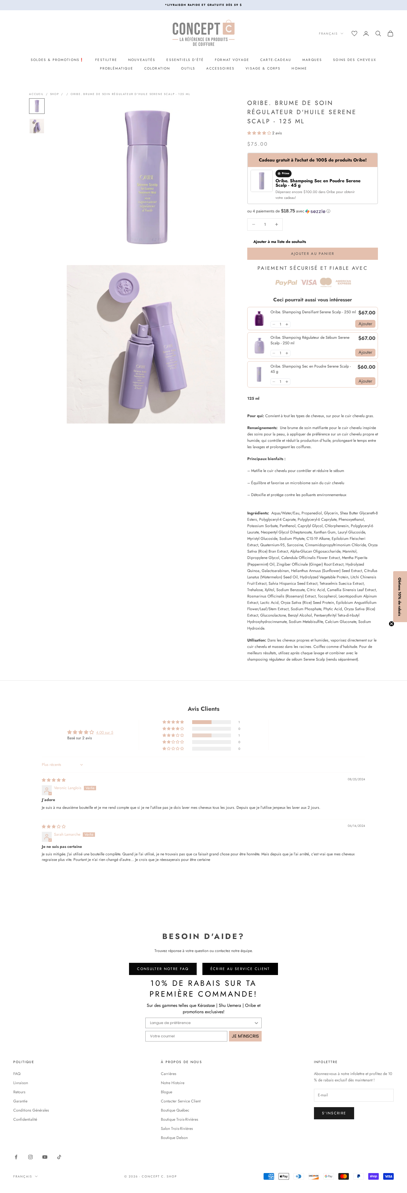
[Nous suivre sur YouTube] (45, 1157)
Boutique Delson (174, 1137)
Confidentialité (25, 1119)
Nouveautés (142, 59)
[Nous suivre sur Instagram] (30, 1157)
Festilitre (106, 59)
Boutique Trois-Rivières (179, 1119)
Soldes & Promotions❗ (57, 59)
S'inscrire (334, 1113)
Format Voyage (232, 59)
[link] (259, 318)
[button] (259, 133)
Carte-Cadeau (275, 59)
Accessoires (220, 68)
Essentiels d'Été (185, 59)
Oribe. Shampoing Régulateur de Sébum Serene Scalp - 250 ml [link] (310, 340)
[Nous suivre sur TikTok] (59, 1157)
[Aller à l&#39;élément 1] (37, 106)
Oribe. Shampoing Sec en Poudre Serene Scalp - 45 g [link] (311, 369)
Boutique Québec (175, 1110)
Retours (19, 1092)
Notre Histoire (172, 1083)
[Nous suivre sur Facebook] (16, 1157)
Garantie (20, 1101)
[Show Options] (256, 1023)
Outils (188, 68)
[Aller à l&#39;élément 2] (37, 126)
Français (328, 33)
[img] (54, 780)
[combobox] (202, 1023)
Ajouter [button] (365, 323)
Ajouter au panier (312, 253)
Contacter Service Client (180, 1101)
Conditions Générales (31, 1110)
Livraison (20, 1083)
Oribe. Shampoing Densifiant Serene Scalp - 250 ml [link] (313, 312)
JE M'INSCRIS (245, 1036)
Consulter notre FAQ (163, 968)
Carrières (168, 1073)
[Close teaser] (391, 624)
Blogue (166, 1092)
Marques (312, 59)
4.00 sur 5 (104, 732)
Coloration (157, 68)
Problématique (116, 68)
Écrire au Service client (240, 968)
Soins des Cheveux (354, 59)
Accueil (36, 94)
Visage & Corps (263, 68)
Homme (299, 68)
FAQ (16, 1073)
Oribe (331, 191)
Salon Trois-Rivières (177, 1128)
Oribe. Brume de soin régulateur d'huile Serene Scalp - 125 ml (130, 94)
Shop (54, 94)
